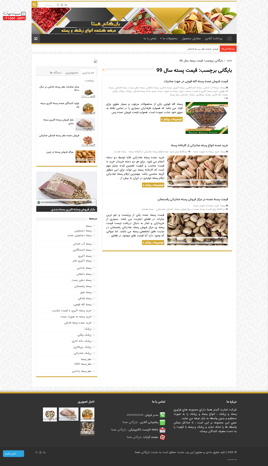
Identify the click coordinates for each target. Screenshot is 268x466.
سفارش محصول (191, 38)
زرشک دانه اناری (220, 95)
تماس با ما (150, 38)
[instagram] (58, 4)
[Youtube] (62, 4)
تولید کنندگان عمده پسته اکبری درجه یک (59, 105)
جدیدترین (88, 72)
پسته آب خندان (211, 88)
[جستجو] (34, 4)
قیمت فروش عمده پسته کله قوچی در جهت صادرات (196, 81)
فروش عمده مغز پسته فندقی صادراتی (197, 48)
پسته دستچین (83, 230)
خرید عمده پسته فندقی (144, 91)
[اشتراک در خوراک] (103, 70)
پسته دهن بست (136, 88)
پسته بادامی (166, 88)
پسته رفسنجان (82, 286)
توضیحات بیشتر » (171, 119)
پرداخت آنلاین (213, 38)
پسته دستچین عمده (79, 235)
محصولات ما (170, 38)
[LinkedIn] (65, 4)
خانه (229, 38)
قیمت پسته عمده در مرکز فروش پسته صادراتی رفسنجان (193, 199)
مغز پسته (174, 95)
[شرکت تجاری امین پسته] (134, 20)
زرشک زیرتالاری (203, 95)
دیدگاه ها (55, 72)
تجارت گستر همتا (232, 460)
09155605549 (135, 415)
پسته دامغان (152, 88)
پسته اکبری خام (82, 261)
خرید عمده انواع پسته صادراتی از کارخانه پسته (199, 145)
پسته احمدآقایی (194, 88)
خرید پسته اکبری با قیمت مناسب (201, 91)
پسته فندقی (121, 88)
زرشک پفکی (119, 91)
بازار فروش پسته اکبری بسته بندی (58, 121)
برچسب (89, 80)
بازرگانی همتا (130, 422)
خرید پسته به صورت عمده (170, 91)
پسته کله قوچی (82, 304)
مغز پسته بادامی (81, 371)
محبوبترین (72, 72)
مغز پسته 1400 (82, 364)
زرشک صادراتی (187, 95)
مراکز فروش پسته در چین (60, 152)
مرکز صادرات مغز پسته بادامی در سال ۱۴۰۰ (59, 88)
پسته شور (85, 292)
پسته (222, 88)
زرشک (129, 91)
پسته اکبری (179, 88)
